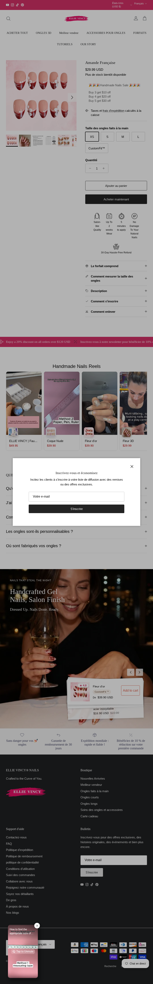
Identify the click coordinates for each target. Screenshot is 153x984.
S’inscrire (77, 509)
